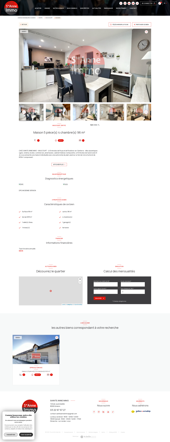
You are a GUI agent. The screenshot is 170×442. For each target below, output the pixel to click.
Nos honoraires (81, 432)
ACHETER (38, 8)
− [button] (80, 282)
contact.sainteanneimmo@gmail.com (63, 414)
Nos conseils (72, 8)
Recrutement (121, 8)
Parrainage (108, 8)
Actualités (96, 8)
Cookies (123, 432)
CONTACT (133, 8)
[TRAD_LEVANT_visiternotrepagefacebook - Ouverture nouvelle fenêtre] (94, 411)
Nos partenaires (68, 432)
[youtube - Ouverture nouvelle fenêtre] (108, 411)
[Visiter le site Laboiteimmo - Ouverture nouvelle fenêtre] (88, 437)
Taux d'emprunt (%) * (127, 288)
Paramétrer (11, 435)
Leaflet (63, 304)
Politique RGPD (113, 432)
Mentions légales (93, 432)
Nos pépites (84, 8)
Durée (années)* (126, 281)
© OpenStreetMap (77, 304)
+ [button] (80, 279)
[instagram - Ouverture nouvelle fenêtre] (98, 411)
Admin (103, 432)
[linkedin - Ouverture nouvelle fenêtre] (103, 411)
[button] (146, 112)
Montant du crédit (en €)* (102, 281)
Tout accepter (26, 435)
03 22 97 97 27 (58, 409)
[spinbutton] (133, 291)
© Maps (69, 304)
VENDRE (47, 8)
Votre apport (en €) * (100, 288)
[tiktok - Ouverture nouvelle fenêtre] (137, 3)
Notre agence (58, 8)
